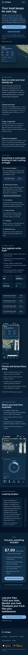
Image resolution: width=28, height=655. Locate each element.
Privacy (14, 640)
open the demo (18, 392)
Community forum (13, 636)
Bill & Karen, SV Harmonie (10, 523)
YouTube (21, 636)
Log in (23, 2)
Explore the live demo (14, 31)
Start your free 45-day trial (14, 27)
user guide (20, 584)
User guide (4, 636)
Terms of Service (6, 640)
